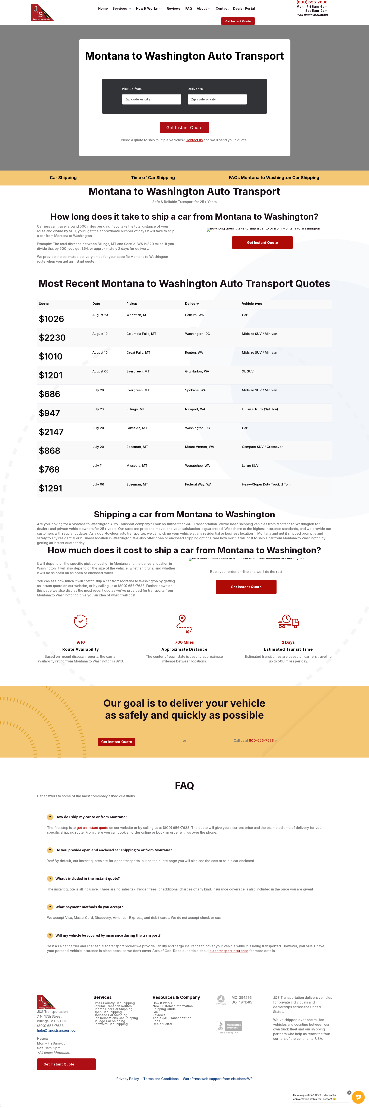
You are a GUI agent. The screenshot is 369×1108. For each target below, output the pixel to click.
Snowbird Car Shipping (111, 1024)
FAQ (188, 8)
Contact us (194, 140)
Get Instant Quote (238, 21)
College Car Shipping (109, 1021)
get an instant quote (92, 827)
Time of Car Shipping (153, 177)
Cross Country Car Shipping (114, 1003)
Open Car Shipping (108, 1012)
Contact (222, 8)
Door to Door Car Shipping (113, 1009)
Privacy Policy (127, 1079)
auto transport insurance (228, 951)
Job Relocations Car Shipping (116, 1018)
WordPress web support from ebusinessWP (218, 1079)
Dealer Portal (244, 8)
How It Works (147, 8)
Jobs (156, 1021)
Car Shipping (63, 177)
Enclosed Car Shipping (110, 1015)
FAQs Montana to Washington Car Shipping (274, 177)
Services (120, 8)
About (202, 8)
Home (103, 8)
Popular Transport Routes (113, 1006)
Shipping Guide (164, 1009)
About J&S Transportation (172, 1018)
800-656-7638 (261, 740)
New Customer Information (173, 1006)
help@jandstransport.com (57, 1030)
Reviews (174, 8)
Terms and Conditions (161, 1079)
